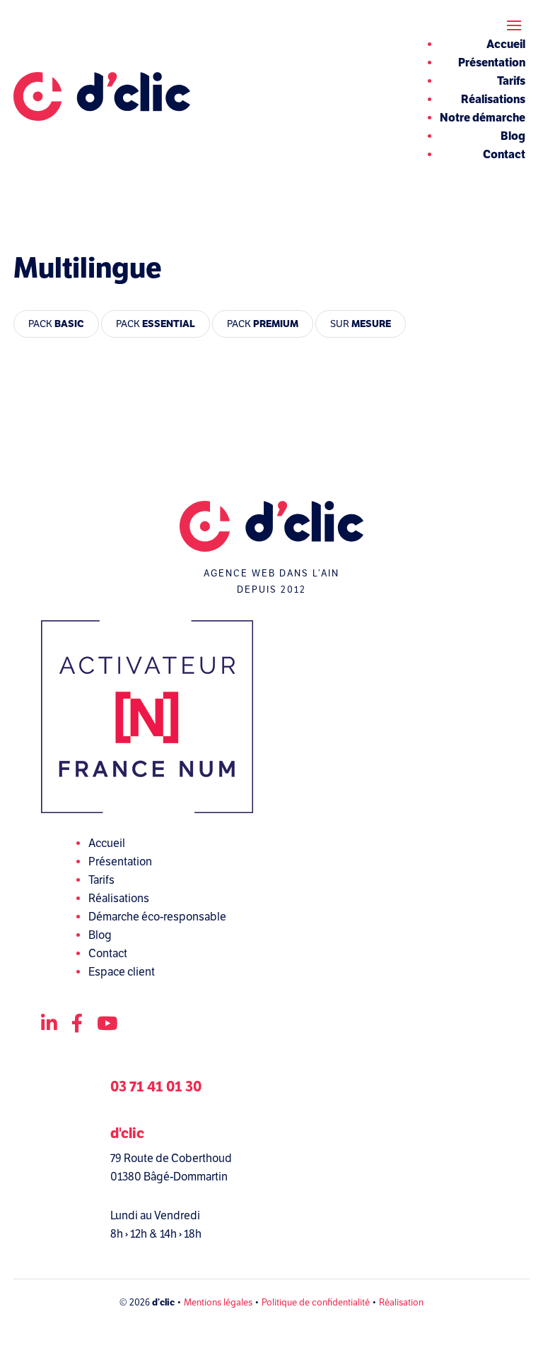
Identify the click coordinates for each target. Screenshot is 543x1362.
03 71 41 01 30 (156, 1087)
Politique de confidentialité (316, 1302)
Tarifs (511, 81)
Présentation (491, 63)
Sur (360, 323)
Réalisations (493, 100)
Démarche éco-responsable (157, 917)
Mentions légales (218, 1302)
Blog (513, 136)
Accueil (505, 44)
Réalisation (401, 1302)
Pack (56, 323)
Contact (504, 155)
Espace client (121, 972)
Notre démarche (482, 118)
